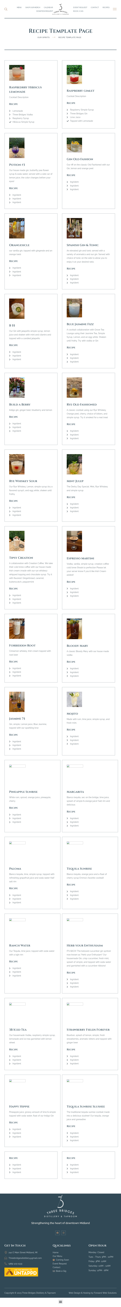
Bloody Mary (77, 646)
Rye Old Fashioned (82, 405)
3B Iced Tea (18, 1030)
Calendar (48, 7)
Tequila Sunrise (79, 869)
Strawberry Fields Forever (88, 1030)
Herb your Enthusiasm (85, 945)
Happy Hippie (19, 1107)
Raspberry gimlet (80, 91)
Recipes (106, 7)
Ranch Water (19, 945)
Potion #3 (17, 165)
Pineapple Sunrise (23, 792)
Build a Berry (20, 405)
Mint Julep (75, 481)
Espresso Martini (80, 558)
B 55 (12, 325)
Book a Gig (78, 11)
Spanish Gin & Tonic (83, 245)
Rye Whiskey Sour (23, 481)
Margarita (75, 792)
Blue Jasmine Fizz (80, 324)
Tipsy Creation (21, 558)
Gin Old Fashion (80, 159)
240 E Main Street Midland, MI (23, 1252)
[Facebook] (57, 1233)
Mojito (72, 714)
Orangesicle (19, 245)
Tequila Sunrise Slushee (86, 1107)
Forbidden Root (22, 645)
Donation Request (44, 11)
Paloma (15, 869)
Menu (19, 7)
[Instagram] (63, 1233)
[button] (114, 9)
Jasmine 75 (17, 719)
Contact (95, 7)
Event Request (80, 7)
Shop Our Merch (32, 7)
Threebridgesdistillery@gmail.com (25, 1258)
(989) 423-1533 (15, 1263)
